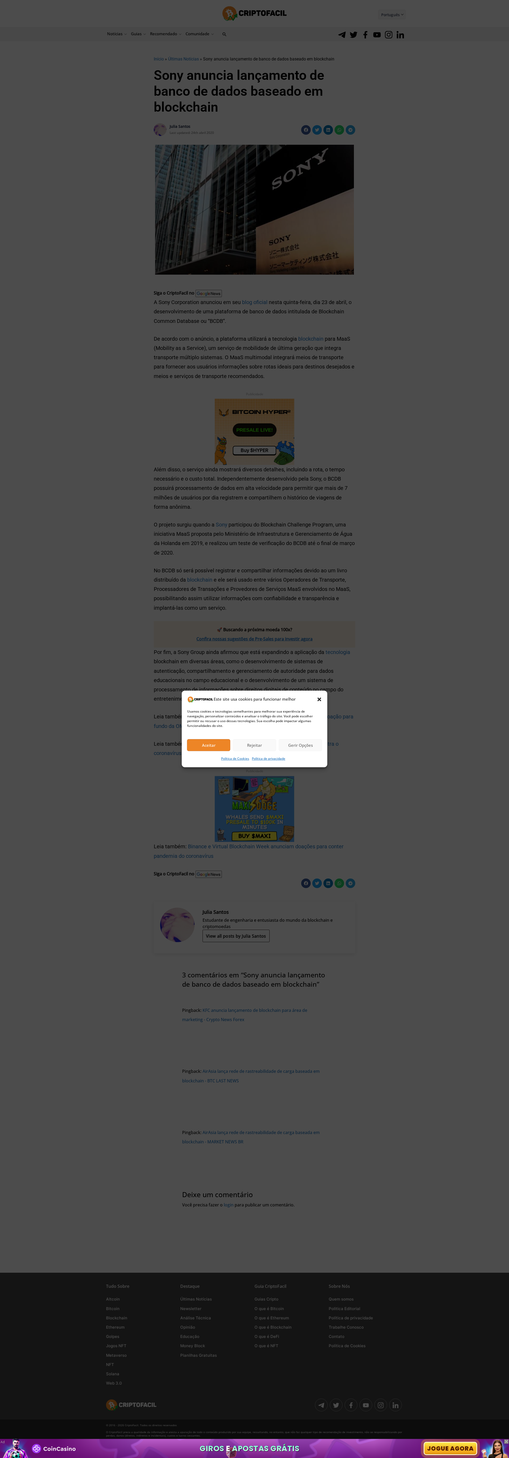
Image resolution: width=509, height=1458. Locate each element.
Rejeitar (254, 745)
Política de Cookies (235, 759)
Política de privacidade (268, 759)
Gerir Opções (300, 745)
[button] (319, 699)
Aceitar (209, 745)
